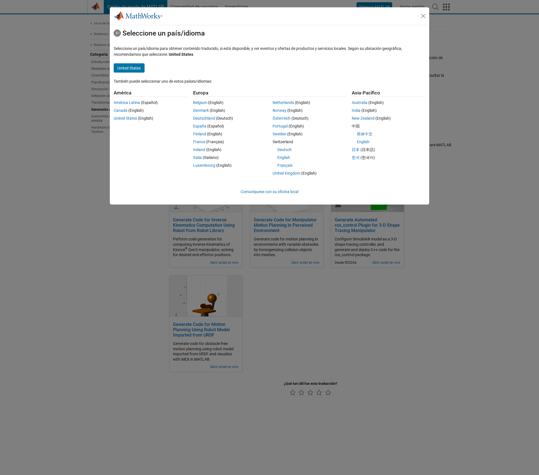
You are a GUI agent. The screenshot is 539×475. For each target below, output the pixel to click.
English (283, 157)
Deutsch (284, 149)
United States (125, 118)
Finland (199, 134)
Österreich (282, 118)
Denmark (201, 110)
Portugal (280, 126)
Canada (120, 110)
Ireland (199, 149)
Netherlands (283, 102)
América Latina (127, 102)
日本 (356, 149)
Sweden (279, 134)
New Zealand (363, 118)
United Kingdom (286, 173)
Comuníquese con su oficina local (269, 191)
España (199, 126)
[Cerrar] (423, 16)
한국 (356, 157)
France (199, 142)
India (356, 110)
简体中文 (365, 134)
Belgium (200, 102)
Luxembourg (204, 165)
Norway (279, 110)
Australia (359, 102)
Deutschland (204, 118)
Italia (197, 157)
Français (285, 165)
